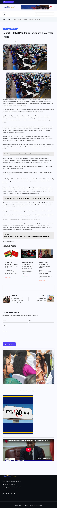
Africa (9, 19)
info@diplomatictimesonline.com (12, 487)
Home (4, 19)
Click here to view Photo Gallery (28, 391)
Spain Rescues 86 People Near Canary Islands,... (27, 264)
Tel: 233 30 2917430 (9, 484)
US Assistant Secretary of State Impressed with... (44, 265)
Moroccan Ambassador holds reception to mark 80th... (11, 265)
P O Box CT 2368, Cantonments (12, 481)
